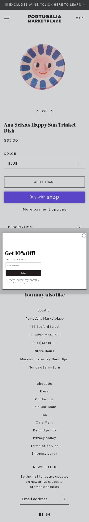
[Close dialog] (84, 231)
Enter (23, 273)
